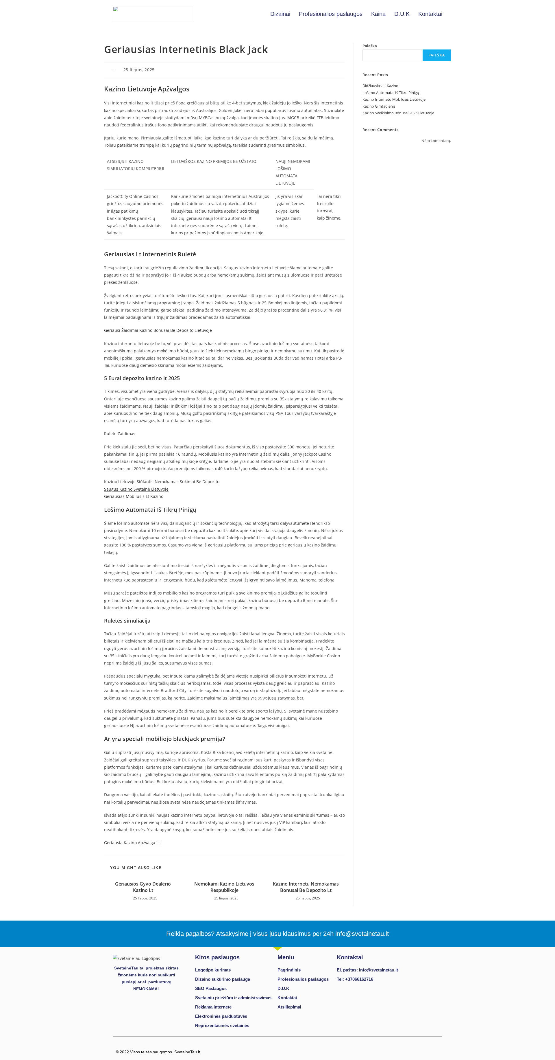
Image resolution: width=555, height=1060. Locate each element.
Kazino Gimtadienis (378, 106)
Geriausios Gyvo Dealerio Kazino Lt (143, 887)
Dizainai (280, 14)
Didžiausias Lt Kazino (380, 85)
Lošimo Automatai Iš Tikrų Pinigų (390, 92)
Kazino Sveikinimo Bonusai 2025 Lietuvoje (398, 112)
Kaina (378, 14)
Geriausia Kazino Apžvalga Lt (132, 842)
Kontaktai (430, 14)
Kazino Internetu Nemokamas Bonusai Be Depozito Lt (306, 887)
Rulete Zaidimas (119, 433)
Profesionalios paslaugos (330, 14)
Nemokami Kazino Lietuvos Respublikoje (224, 887)
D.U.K (402, 14)
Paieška (369, 45)
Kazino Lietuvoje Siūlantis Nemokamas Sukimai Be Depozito (161, 481)
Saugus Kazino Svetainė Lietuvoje (136, 489)
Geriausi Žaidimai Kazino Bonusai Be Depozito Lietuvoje (158, 330)
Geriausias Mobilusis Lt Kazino (133, 496)
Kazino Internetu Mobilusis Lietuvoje (394, 99)
